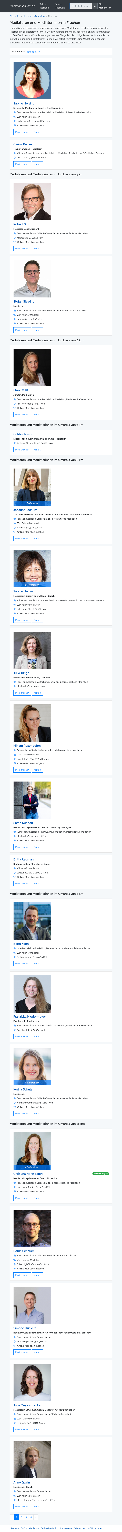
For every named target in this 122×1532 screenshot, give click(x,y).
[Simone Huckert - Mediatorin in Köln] (32, 1305)
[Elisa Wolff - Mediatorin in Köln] (32, 367)
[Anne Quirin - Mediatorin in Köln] (32, 1459)
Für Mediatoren (105, 6)
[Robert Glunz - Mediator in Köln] (32, 201)
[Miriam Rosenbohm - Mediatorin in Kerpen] (32, 723)
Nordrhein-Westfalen (34, 16)
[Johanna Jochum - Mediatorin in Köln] (32, 487)
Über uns (14, 1528)
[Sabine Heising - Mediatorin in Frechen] (32, 80)
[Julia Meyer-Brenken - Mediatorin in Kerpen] (32, 1382)
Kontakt (37, 132)
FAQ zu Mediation (44, 6)
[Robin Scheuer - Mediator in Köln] (32, 1228)
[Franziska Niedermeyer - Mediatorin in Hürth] (32, 993)
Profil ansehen (22, 132)
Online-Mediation (60, 6)
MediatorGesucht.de (22, 5)
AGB (90, 1528)
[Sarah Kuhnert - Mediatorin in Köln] (32, 800)
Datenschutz (79, 1528)
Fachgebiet (31, 51)
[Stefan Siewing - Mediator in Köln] (32, 278)
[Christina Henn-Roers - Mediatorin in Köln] (32, 1151)
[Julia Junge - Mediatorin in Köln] (32, 650)
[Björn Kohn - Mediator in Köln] (32, 921)
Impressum (66, 1528)
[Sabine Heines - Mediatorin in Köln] (32, 568)
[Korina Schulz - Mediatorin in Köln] (32, 1066)
